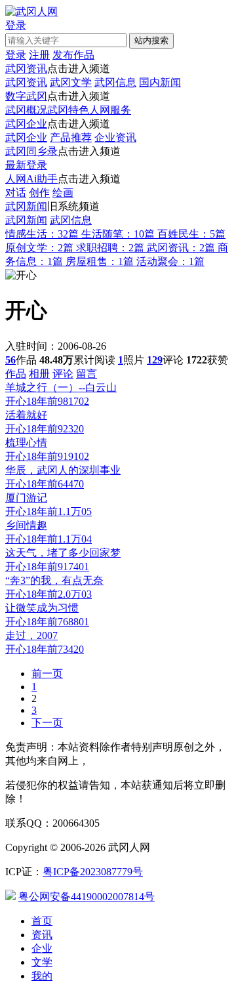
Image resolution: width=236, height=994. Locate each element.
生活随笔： (118, 233)
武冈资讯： (181, 247)
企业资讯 (115, 137)
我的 (41, 976)
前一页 (47, 673)
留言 (86, 373)
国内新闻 (160, 82)
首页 (41, 920)
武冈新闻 (26, 206)
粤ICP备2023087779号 (93, 871)
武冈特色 (68, 109)
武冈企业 (26, 123)
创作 (39, 192)
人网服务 (110, 109)
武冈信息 (115, 82)
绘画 (62, 192)
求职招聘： (110, 247)
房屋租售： (100, 261)
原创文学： (39, 247)
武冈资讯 (26, 68)
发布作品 (73, 54)
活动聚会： (170, 261)
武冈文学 (71, 82)
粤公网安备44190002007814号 (86, 896)
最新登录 (26, 165)
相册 (39, 373)
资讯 (41, 934)
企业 (41, 948)
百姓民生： (191, 233)
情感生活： (42, 233)
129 (155, 359)
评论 (62, 373)
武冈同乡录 (31, 151)
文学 (41, 962)
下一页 (47, 722)
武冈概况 (26, 109)
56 (10, 359)
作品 (15, 373)
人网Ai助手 (31, 178)
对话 (15, 192)
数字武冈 (26, 96)
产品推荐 (71, 137)
